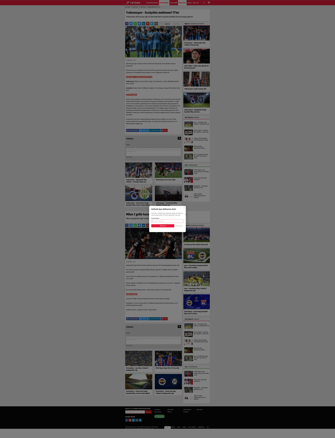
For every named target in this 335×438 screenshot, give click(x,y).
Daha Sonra (179, 226)
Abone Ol (163, 226)
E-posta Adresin (155, 218)
